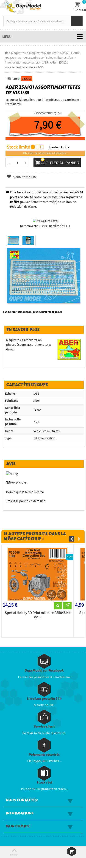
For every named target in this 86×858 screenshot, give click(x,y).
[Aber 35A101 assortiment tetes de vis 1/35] (13, 241)
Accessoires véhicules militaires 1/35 (48, 58)
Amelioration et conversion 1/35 (26, 62)
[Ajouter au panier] (67, 606)
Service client (44, 726)
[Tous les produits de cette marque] (69, 349)
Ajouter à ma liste (24, 177)
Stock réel (44, 782)
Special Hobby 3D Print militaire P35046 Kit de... (37, 615)
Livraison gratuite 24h (44, 698)
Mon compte (18, 826)
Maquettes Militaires (42, 53)
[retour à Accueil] (6, 53)
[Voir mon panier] (71, 851)
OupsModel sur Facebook (44, 670)
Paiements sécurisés (44, 754)
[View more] (58, 606)
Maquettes (18, 53)
